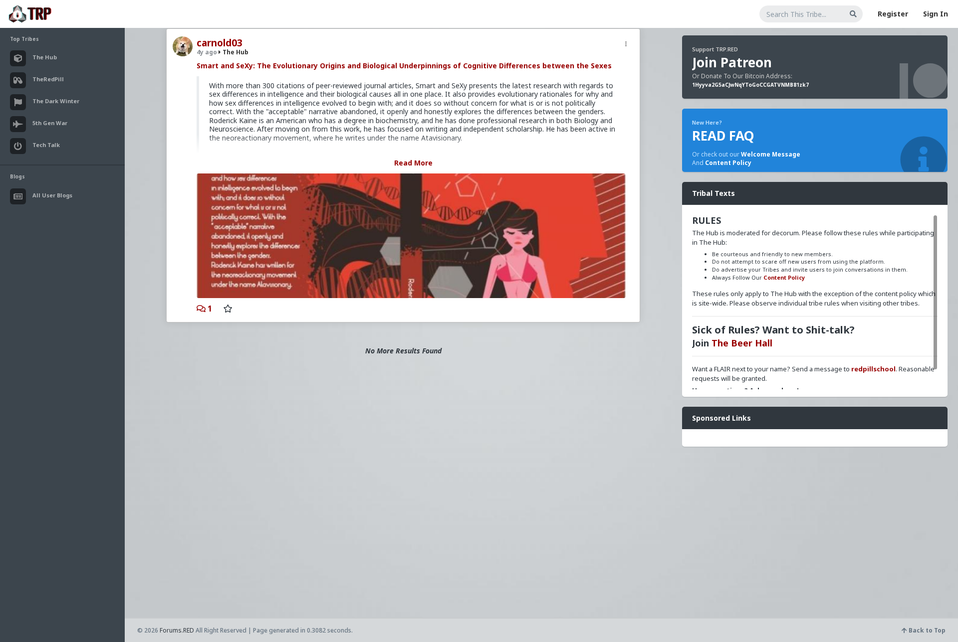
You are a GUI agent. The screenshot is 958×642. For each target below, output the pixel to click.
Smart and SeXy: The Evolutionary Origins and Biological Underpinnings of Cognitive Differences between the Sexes (404, 65)
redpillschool (873, 368)
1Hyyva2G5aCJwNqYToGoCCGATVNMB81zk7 (750, 84)
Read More (413, 162)
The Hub (234, 52)
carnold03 (219, 42)
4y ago (207, 52)
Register (893, 13)
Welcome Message (770, 154)
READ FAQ (723, 136)
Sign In (935, 13)
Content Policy (728, 163)
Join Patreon (732, 62)
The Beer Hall (742, 343)
